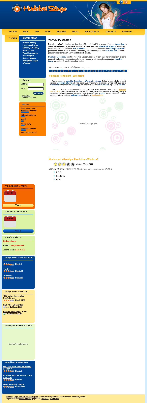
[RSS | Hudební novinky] (125, 2)
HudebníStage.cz (31, 397)
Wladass (45, 399)
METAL (75, 32)
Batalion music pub (12, 312)
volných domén (17, 245)
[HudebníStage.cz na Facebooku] (121, 2)
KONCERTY (111, 32)
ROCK (25, 32)
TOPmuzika (54, 399)
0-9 (124, 71)
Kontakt (9, 397)
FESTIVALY (127, 32)
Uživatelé (26, 63)
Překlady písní (28, 56)
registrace (26, 95)
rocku (59, 61)
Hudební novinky (29, 43)
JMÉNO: (24, 84)
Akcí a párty (26, 124)
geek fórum (20, 250)
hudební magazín (64, 46)
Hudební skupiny (29, 58)
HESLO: (24, 88)
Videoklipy (121, 46)
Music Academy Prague (13, 384)
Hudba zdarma (9, 241)
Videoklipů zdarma (28, 115)
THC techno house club (13, 296)
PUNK (48, 32)
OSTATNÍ (13, 38)
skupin (87, 53)
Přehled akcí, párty (30, 45)
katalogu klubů (98, 95)
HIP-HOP (13, 32)
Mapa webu (18, 397)
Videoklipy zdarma (30, 53)
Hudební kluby (28, 50)
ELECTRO (61, 32)
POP (37, 32)
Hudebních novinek (29, 110)
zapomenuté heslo (29, 97)
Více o (18, 205)
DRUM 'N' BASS (92, 32)
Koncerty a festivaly (31, 48)
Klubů (23, 119)
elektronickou (72, 61)
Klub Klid (7, 305)
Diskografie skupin (30, 61)
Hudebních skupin (28, 128)
